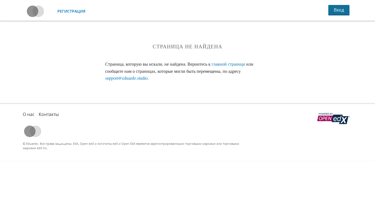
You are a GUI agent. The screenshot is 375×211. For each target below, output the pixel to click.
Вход (339, 10)
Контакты (49, 114)
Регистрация (71, 11)
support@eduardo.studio (126, 78)
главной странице (228, 64)
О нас (29, 114)
